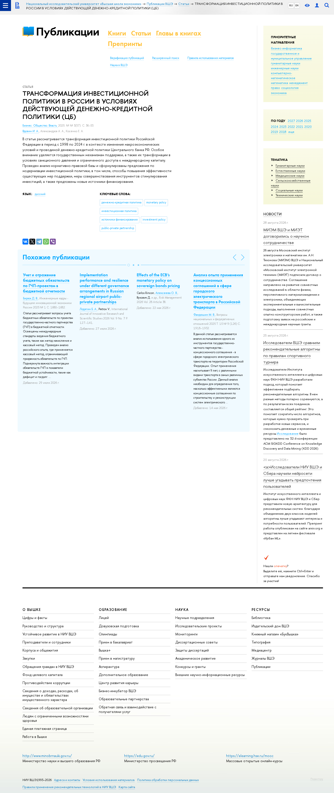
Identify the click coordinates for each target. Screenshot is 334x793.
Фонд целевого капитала (42, 674)
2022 (291, 126)
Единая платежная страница (44, 728)
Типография (261, 642)
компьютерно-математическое (283, 75)
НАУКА (182, 609)
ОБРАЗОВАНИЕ (113, 609)
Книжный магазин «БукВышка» (275, 634)
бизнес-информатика (286, 48)
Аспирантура (109, 666)
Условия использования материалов (109, 780)
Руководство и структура (43, 626)
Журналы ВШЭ (263, 658)
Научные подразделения (194, 617)
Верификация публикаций (127, 58)
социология (290, 87)
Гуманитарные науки (290, 165)
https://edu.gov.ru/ (139, 755)
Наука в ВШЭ (118, 65)
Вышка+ (105, 650)
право (275, 87)
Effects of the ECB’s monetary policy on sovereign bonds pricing (158, 280)
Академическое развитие (195, 658)
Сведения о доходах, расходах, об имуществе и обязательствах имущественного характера (50, 695)
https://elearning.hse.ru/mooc (249, 755)
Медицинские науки (290, 175)
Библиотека (261, 617)
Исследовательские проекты (198, 626)
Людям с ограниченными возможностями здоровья (55, 718)
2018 (282, 131)
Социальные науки (289, 190)
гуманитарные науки (285, 63)
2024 (274, 126)
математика (279, 83)
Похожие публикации (56, 257)
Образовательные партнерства (124, 699)
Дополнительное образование (123, 674)
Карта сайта (127, 787)
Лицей (104, 617)
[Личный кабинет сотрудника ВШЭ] (317, 5)
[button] (128, 265)
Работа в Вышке (34, 736)
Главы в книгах (178, 33)
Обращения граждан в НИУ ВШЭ (48, 666)
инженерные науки (285, 68)
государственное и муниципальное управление (291, 55)
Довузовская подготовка (119, 626)
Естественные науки (290, 170)
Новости (272, 214)
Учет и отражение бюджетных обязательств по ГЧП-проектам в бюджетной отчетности (46, 283)
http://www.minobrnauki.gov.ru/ (47, 755)
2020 (308, 126)
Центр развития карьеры (118, 682)
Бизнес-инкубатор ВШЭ (117, 690)
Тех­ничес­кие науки (289, 195)
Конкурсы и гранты (190, 666)
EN (297, 5)
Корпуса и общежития (40, 650)
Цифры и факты (34, 617)
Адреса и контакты (67, 780)
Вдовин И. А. (30, 131)
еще (291, 131)
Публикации (67, 31)
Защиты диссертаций (192, 650)
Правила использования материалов (210, 58)
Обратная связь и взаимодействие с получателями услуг (127, 709)
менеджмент (298, 83)
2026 (299, 120)
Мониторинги (186, 634)
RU (291, 5)
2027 (291, 120)
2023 (283, 126)
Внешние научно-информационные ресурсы (210, 674)
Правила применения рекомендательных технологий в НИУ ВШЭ (69, 787)
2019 (274, 131)
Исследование (288, 433)
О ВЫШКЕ (31, 609)
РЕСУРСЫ (261, 609)
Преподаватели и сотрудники (46, 642)
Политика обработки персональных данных (168, 780)
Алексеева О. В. (167, 293)
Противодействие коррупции (46, 682)
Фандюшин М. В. (204, 315)
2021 (299, 126)
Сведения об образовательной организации (57, 708)
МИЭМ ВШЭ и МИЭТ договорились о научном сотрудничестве (286, 236)
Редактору (317, 779)
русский (40, 194)
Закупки (28, 658)
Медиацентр (262, 650)
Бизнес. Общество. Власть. (40, 126)
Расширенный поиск (165, 58)
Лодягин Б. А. (88, 309)
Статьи (141, 33)
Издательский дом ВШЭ (270, 626)
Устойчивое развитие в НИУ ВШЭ (49, 634)
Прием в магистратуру (117, 658)
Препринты (125, 43)
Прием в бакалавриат (116, 642)
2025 (307, 120)
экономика (279, 93)
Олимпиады (108, 634)
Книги (117, 33)
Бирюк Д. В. (30, 298)
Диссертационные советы (196, 642)
